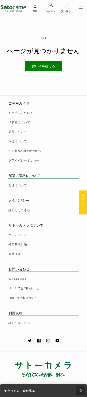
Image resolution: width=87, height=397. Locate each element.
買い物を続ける (43, 66)
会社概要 (14, 254)
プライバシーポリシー (23, 160)
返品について (17, 132)
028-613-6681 (17, 279)
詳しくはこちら (19, 210)
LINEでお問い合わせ (22, 298)
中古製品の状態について (25, 151)
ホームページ (17, 235)
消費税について (19, 122)
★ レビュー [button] (83, 202)
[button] (80, 8)
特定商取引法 (17, 244)
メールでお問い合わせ (23, 288)
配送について (17, 185)
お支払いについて (20, 113)
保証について (17, 141)
